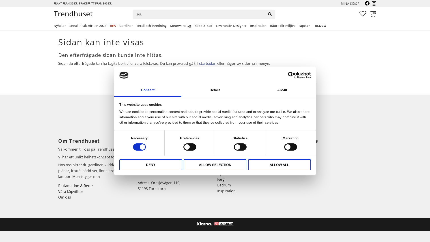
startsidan (207, 63)
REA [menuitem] (113, 26)
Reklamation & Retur (75, 185)
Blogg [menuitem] (320, 26)
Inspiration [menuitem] (258, 26)
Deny (150, 165)
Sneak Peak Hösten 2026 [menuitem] (87, 26)
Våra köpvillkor (70, 191)
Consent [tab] (148, 90)
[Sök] (270, 14)
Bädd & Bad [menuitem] (203, 26)
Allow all (279, 165)
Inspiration (226, 190)
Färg (221, 179)
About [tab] (282, 90)
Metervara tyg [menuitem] (180, 26)
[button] (362, 13)
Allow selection (215, 165)
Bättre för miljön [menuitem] (282, 26)
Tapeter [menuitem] (304, 26)
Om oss (64, 197)
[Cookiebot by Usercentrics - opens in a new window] (291, 75)
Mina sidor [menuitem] (350, 3)
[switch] (189, 147)
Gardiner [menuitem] (126, 26)
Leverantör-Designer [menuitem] (231, 26)
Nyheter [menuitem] (60, 26)
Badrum (224, 185)
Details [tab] (215, 90)
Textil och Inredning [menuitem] (151, 26)
